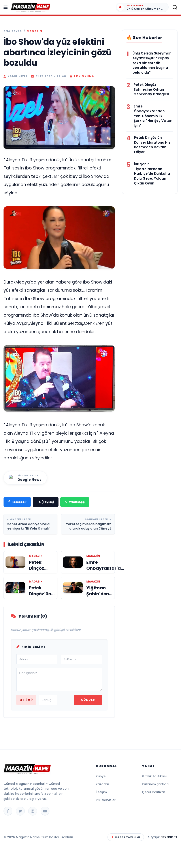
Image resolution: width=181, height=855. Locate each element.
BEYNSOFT (168, 837)
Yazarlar (102, 784)
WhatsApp (77, 502)
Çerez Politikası (154, 792)
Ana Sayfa (13, 31)
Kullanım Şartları (155, 784)
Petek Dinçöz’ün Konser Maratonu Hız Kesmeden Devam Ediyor (152, 144)
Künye (101, 776)
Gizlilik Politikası (154, 776)
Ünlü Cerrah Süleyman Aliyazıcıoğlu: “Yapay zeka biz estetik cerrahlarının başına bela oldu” (152, 63)
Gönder (88, 700)
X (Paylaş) (46, 502)
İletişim (101, 792)
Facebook (19, 502)
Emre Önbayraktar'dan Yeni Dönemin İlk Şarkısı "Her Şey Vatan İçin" (153, 116)
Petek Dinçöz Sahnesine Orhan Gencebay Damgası (151, 89)
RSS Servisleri (106, 800)
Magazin (34, 31)
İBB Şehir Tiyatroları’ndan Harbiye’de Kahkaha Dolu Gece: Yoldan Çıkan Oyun (152, 174)
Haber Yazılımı (127, 837)
